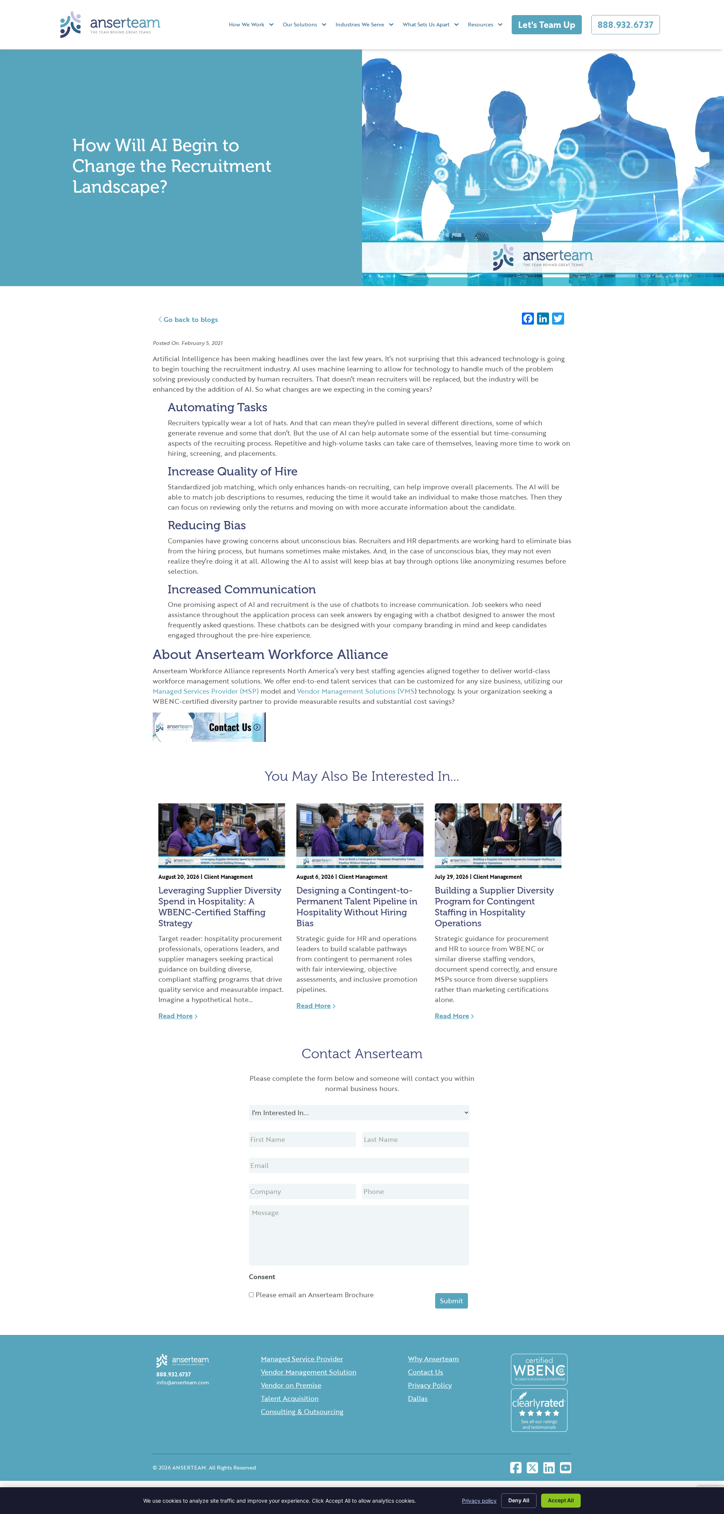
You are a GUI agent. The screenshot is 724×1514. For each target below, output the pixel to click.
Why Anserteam (433, 1359)
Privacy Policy (430, 1385)
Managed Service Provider (302, 1359)
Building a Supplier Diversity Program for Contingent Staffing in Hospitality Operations (494, 906)
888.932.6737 (625, 24)
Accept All (561, 1500)
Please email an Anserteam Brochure (315, 1294)
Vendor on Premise (291, 1385)
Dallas (418, 1398)
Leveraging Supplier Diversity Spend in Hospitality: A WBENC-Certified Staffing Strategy (219, 906)
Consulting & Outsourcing (302, 1411)
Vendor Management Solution (308, 1372)
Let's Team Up (546, 24)
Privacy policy (479, 1500)
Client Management (228, 877)
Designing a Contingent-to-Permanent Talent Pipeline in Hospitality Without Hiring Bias (356, 906)
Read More (175, 1016)
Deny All (518, 1500)
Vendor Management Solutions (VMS (356, 691)
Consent (262, 1276)
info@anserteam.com (182, 1382)
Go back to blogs (190, 319)
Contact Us (425, 1372)
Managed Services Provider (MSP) (206, 691)
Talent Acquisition (290, 1398)
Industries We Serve (360, 24)
